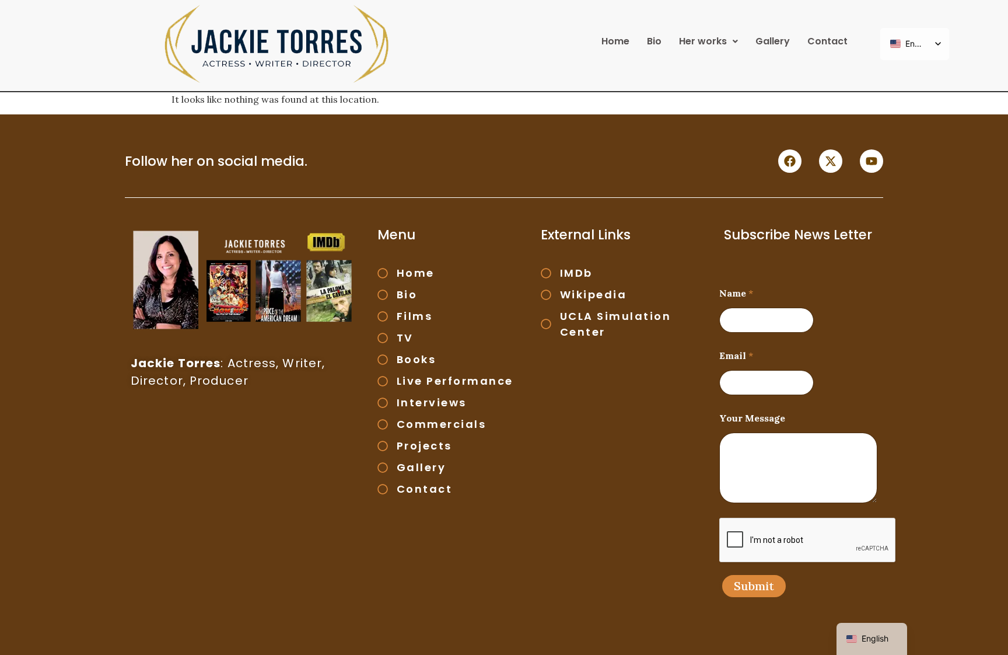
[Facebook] (790, 161)
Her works (703, 41)
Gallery (772, 41)
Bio (654, 41)
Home (615, 41)
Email (736, 355)
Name (736, 293)
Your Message (752, 418)
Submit (754, 586)
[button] (708, 41)
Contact (827, 41)
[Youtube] (871, 161)
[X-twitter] (830, 161)
